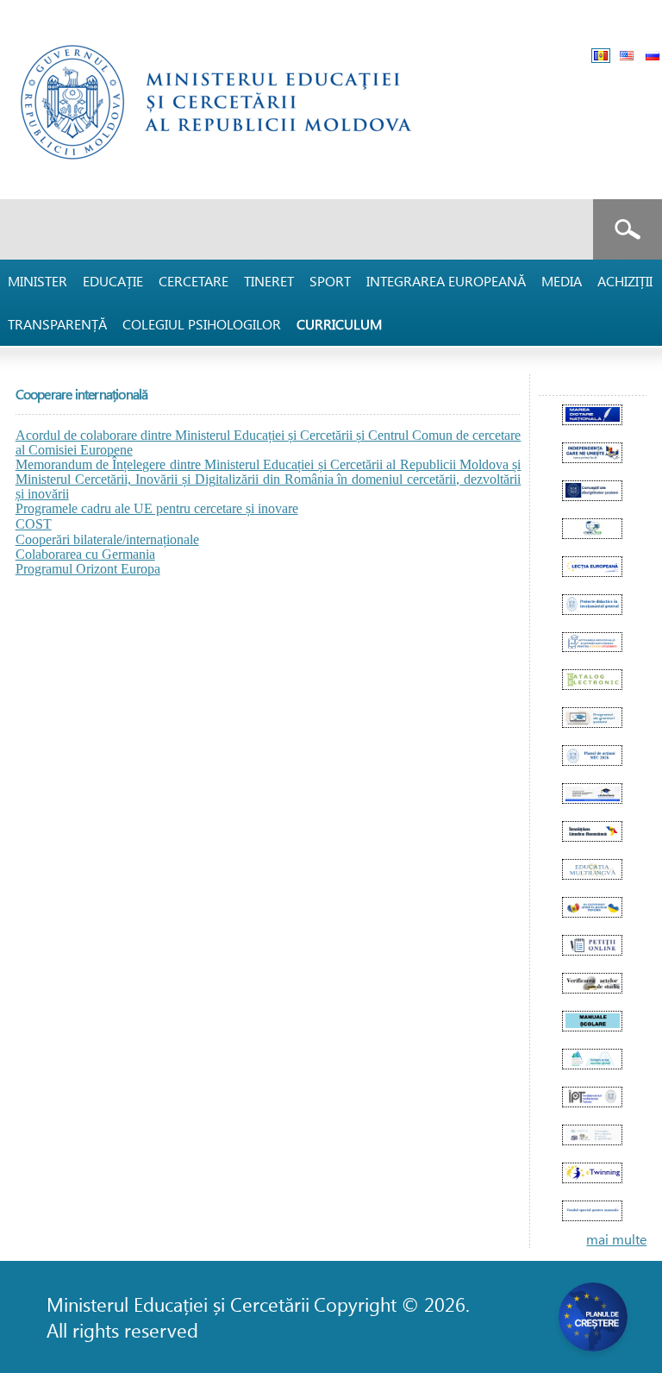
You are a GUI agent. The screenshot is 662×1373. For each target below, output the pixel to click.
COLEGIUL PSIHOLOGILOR (201, 324)
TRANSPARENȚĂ (57, 324)
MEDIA (561, 281)
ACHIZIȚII (625, 281)
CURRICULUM (339, 324)
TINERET (269, 281)
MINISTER (37, 281)
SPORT (330, 281)
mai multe (616, 1239)
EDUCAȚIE (113, 281)
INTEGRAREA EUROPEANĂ (446, 281)
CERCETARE (193, 281)
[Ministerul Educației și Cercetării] (224, 174)
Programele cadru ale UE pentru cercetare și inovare (157, 508)
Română (601, 55)
